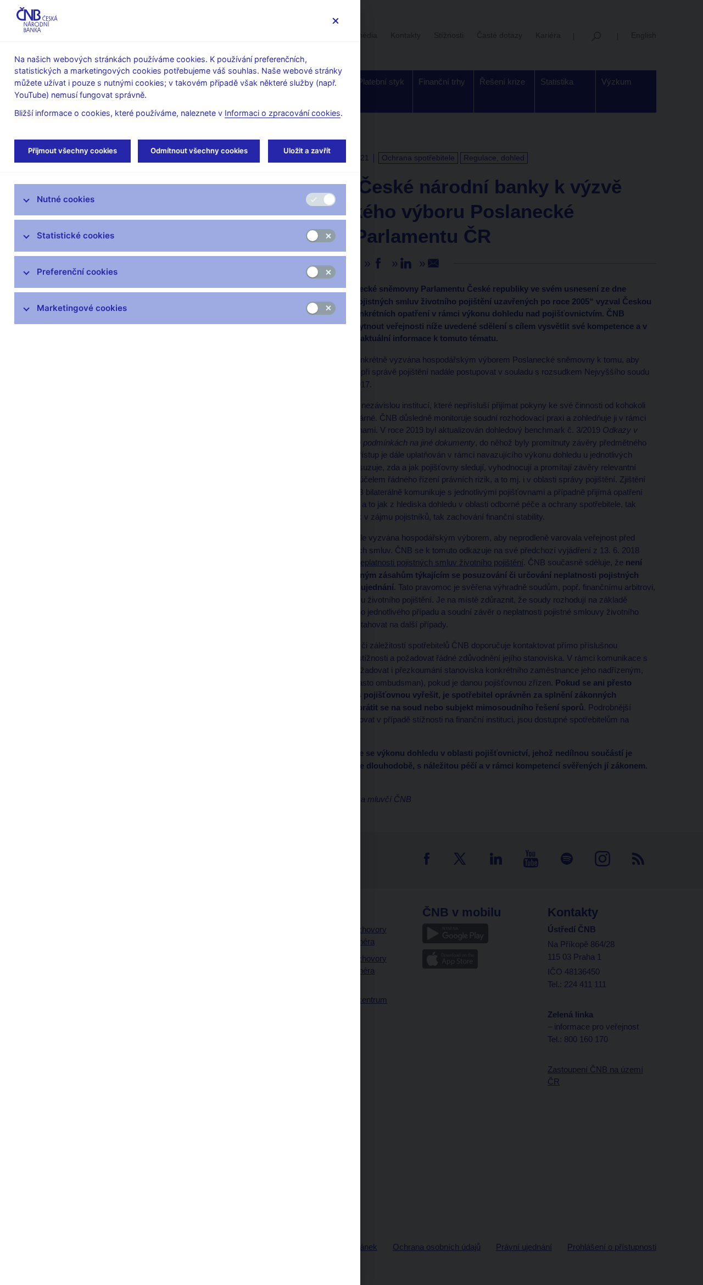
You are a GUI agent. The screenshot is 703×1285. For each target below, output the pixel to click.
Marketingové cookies (82, 308)
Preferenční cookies (77, 271)
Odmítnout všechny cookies (199, 150)
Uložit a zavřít (307, 150)
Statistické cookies (75, 235)
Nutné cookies (65, 199)
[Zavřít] (335, 20)
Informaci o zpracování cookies (283, 113)
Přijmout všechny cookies (72, 150)
